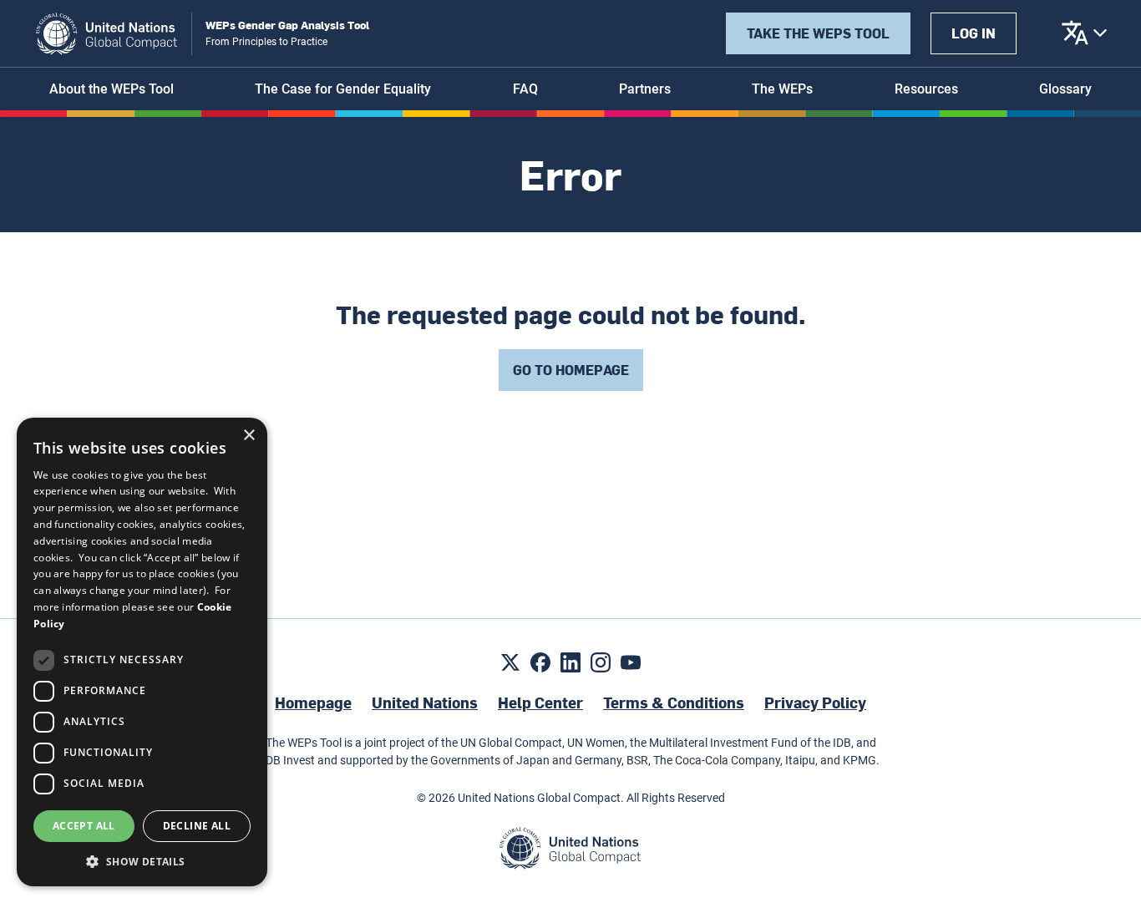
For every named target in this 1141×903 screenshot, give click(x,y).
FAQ (525, 89)
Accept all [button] (84, 826)
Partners (645, 89)
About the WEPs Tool (111, 89)
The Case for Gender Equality (343, 89)
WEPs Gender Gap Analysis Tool (287, 25)
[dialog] (142, 652)
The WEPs (782, 89)
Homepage (313, 702)
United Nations (425, 702)
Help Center (540, 702)
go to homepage (571, 369)
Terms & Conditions (673, 702)
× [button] (248, 435)
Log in (973, 33)
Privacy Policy (815, 702)
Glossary (1065, 89)
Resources (926, 89)
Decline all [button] (197, 826)
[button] (142, 861)
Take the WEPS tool (818, 33)
